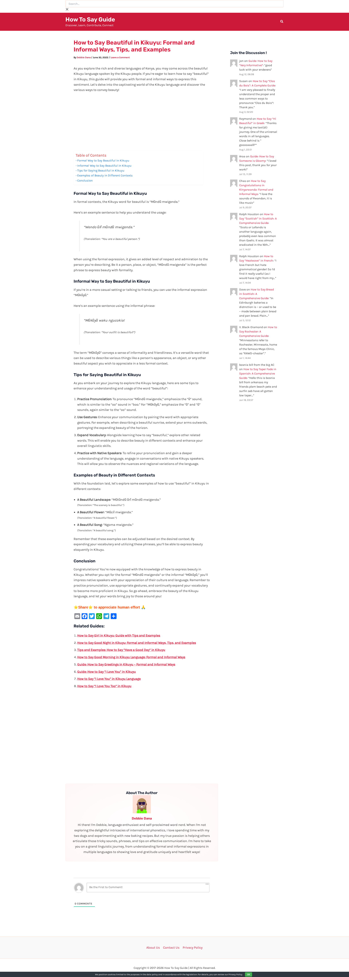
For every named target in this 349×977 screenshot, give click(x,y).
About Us (153, 948)
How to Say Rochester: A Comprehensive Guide (258, 331)
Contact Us (171, 948)
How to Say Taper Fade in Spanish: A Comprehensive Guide (257, 373)
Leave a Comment (120, 57)
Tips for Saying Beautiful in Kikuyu (100, 170)
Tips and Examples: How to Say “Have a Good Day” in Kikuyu (121, 650)
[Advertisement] (142, 123)
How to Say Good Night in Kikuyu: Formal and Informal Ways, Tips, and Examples (136, 643)
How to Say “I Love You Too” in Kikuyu (104, 686)
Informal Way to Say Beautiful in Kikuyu (104, 165)
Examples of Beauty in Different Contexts (105, 175)
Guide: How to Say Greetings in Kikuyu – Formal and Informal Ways (126, 664)
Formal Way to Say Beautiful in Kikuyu (103, 160)
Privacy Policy (192, 948)
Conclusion (85, 180)
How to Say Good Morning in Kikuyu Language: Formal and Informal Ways (131, 657)
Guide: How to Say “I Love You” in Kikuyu (106, 672)
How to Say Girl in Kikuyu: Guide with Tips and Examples (118, 635)
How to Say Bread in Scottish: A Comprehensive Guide (256, 294)
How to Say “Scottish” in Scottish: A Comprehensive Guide (258, 218)
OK (248, 974)
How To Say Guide (90, 19)
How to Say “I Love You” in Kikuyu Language (109, 679)
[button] (282, 22)
